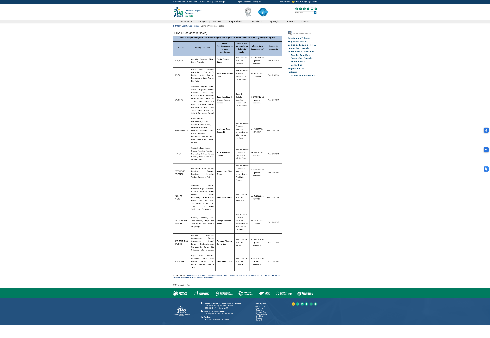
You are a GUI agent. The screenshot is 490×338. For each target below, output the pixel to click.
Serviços (202, 21)
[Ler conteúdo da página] (486, 149)
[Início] (201, 12)
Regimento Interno (297, 41)
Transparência (255, 21)
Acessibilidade (285, 2)
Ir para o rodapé (219, 2)
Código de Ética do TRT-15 (302, 45)
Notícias (217, 21)
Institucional (186, 21)
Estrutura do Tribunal (190, 26)
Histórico (292, 72)
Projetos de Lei (296, 68)
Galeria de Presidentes (303, 75)
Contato (305, 21)
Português (257, 2)
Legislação (274, 21)
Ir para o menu (192, 2)
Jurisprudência (234, 21)
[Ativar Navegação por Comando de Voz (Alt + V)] (486, 130)
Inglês (239, 2)
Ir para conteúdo (179, 2)
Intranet (314, 2)
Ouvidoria (290, 21)
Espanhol (247, 2)
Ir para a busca (205, 2)
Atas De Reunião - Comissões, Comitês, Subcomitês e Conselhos (302, 60)
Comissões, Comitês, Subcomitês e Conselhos (301, 50)
